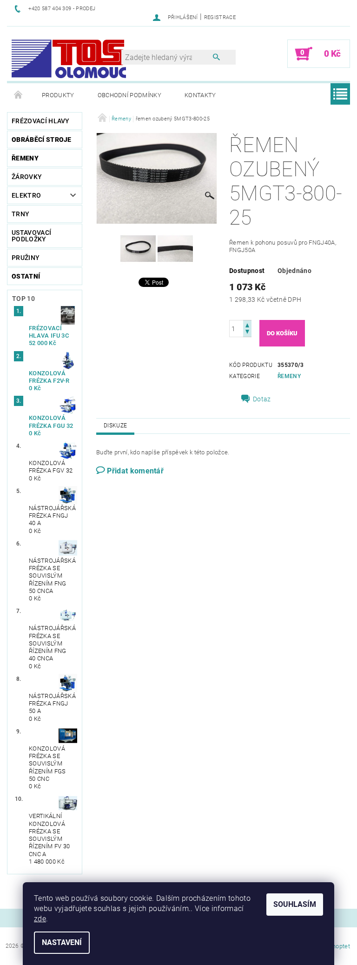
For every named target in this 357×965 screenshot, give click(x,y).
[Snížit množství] (247, 332)
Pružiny (26, 257)
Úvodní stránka (18, 95)
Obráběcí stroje (42, 139)
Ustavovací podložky (31, 236)
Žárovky (27, 176)
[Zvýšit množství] (247, 324)
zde (40, 918)
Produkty (58, 95)
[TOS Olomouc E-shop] (69, 58)
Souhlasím (294, 904)
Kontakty (200, 95)
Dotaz (262, 399)
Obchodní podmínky (129, 95)
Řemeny (25, 158)
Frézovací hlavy (41, 121)
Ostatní (26, 276)
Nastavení (62, 942)
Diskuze (115, 425)
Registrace (220, 17)
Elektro (26, 195)
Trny (20, 214)
